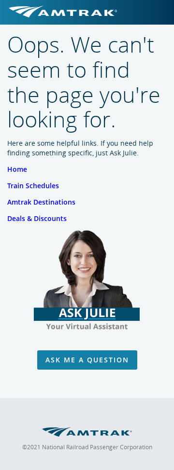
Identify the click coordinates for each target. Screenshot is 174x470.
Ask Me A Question (87, 359)
